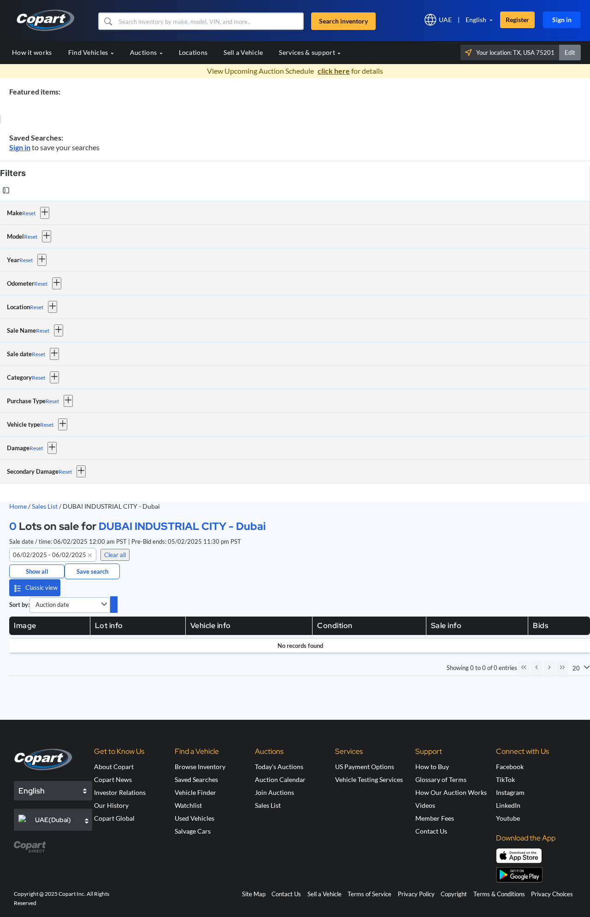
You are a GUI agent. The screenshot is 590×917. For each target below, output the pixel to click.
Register (517, 20)
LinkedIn (508, 805)
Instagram (510, 792)
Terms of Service (369, 894)
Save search (92, 571)
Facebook (510, 766)
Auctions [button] (144, 52)
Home (18, 506)
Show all (37, 571)
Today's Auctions (279, 766)
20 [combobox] (576, 668)
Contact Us (431, 831)
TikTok (505, 779)
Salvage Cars (193, 831)
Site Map (254, 894)
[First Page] (524, 668)
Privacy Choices (552, 894)
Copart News (113, 779)
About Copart (114, 766)
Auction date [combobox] (52, 604)
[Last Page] (562, 668)
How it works (32, 52)
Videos (425, 805)
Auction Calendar (280, 779)
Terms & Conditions (499, 894)
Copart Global (114, 818)
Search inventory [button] (343, 21)
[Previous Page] (537, 668)
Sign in (562, 20)
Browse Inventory (200, 766)
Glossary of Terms (440, 779)
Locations (193, 52)
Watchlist (188, 805)
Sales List (45, 506)
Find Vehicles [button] (89, 52)
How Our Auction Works (451, 792)
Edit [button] (570, 52)
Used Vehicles (194, 818)
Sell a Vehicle (243, 52)
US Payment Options (364, 766)
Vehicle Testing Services (369, 779)
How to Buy (432, 766)
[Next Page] (549, 668)
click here (334, 70)
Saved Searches (196, 779)
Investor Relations (120, 792)
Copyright (454, 894)
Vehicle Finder (195, 792)
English (476, 20)
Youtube (508, 818)
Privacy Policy (416, 894)
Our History (111, 805)
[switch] (114, 604)
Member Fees (434, 818)
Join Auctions (274, 792)
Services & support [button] (307, 52)
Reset (28, 213)
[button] (107, 21)
